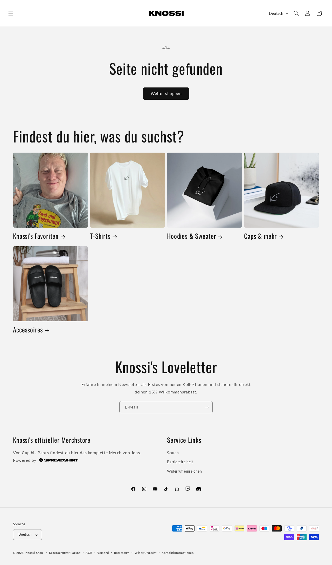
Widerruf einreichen (184, 471)
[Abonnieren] (206, 407)
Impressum (121, 552)
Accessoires (28, 330)
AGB (89, 552)
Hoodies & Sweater (191, 236)
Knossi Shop (34, 553)
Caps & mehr (260, 236)
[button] (11, 13)
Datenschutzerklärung (65, 552)
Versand (103, 552)
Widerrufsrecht (146, 552)
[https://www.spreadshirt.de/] (58, 460)
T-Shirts (100, 236)
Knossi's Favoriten (36, 236)
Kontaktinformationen (177, 552)
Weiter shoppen (166, 93)
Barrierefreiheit (180, 462)
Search (173, 453)
